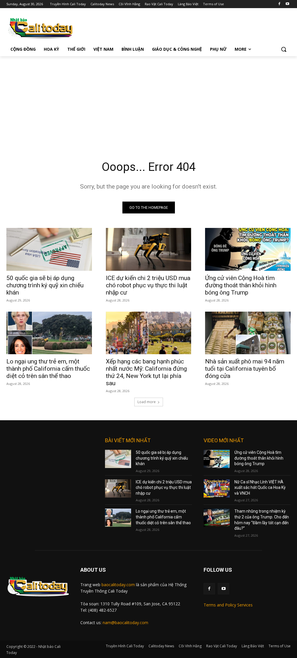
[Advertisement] (148, 99)
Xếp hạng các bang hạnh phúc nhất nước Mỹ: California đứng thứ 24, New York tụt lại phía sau (146, 372)
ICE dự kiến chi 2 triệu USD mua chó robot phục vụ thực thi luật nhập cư (148, 285)
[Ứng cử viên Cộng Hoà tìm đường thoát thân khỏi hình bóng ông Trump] (248, 249)
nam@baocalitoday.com (125, 622)
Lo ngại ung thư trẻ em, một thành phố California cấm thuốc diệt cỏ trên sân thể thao (48, 368)
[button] (284, 49)
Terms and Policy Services (228, 605)
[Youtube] (287, 4)
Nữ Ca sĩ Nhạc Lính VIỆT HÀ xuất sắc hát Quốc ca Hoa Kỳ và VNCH (260, 488)
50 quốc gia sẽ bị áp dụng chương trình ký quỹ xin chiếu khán (45, 285)
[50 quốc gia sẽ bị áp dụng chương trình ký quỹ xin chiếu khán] (49, 249)
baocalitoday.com (118, 584)
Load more (146, 401)
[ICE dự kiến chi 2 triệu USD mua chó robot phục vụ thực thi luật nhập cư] (148, 249)
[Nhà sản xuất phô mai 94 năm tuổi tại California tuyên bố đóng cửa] (248, 333)
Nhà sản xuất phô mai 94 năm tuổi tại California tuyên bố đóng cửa (244, 368)
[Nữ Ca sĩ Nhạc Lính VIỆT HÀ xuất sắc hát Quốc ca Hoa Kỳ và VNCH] (217, 488)
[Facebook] (279, 4)
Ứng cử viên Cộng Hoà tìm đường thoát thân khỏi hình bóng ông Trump (240, 285)
